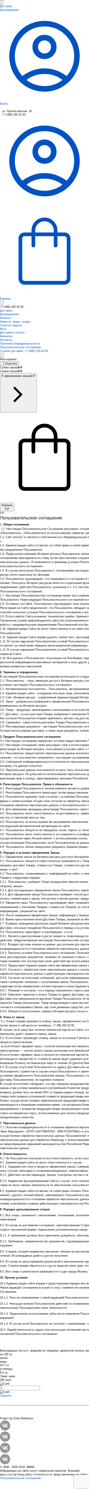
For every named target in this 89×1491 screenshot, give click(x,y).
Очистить (11, 363)
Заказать (6, 1395)
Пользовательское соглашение (20, 1478)
